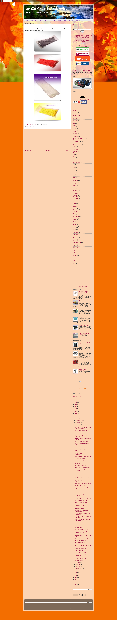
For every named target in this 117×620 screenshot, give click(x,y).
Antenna (75, 112)
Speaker (75, 240)
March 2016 (78, 566)
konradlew (63, 608)
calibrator (75, 130)
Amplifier (75, 108)
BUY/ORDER (82, 41)
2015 (76, 572)
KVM (74, 167)
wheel (74, 261)
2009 (76, 582)
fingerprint (75, 151)
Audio (74, 117)
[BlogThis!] (42, 124)
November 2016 (79, 416)
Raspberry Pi (76, 216)
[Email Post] (38, 124)
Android (74, 110)
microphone (75, 180)
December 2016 (79, 415)
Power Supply (71, 20)
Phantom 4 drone (79, 560)
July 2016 (78, 424)
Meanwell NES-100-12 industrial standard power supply (82, 448)
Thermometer (76, 248)
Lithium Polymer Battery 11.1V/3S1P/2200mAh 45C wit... (82, 451)
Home (26, 20)
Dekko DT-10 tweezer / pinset (81, 533)
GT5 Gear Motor (82, 300)
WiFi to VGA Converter (83, 325)
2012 (76, 577)
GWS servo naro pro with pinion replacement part (82, 532)
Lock (74, 174)
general (74, 156)
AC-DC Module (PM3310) (80, 540)
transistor (75, 255)
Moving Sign (75, 190)
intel (74, 164)
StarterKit (75, 244)
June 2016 (78, 425)
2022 (76, 402)
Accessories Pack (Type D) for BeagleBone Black (81, 436)
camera (74, 131)
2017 (76, 411)
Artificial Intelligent (77, 115)
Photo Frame (76, 201)
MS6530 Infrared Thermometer (82, 370)
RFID (50, 20)
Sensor (59, 20)
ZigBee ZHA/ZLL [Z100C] (80, 485)
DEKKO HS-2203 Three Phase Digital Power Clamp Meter (83, 428)
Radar (74, 214)
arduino (74, 113)
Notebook (75, 195)
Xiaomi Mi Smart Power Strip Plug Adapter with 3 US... (82, 520)
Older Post (67, 150)
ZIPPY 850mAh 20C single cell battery (83, 508)
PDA (74, 200)
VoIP (74, 260)
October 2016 (79, 418)
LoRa (74, 175)
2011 (76, 579)
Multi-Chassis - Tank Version (81, 506)
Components (76, 136)
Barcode (75, 120)
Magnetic (75, 177)
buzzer (74, 126)
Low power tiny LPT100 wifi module (83, 523)
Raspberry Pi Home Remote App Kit (82, 70)
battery (74, 121)
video (74, 258)
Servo (74, 229)
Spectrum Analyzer (77, 242)
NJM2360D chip (82, 351)
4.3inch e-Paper (78, 432)
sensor (74, 227)
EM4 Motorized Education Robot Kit (83, 456)
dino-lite (74, 143)
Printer (74, 208)
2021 (76, 404)
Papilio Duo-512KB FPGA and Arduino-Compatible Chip (85, 361)
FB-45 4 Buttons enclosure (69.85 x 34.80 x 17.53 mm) (83, 472)
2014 (76, 573)
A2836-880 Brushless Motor (81, 558)
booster (74, 125)
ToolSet (74, 252)
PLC (74, 204)
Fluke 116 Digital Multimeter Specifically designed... (81, 493)
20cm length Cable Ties (80, 542)
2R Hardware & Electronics (46, 9)
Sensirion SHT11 (79, 522)
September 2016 (79, 420)
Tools (64, 20)
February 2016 (79, 568)
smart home (75, 234)
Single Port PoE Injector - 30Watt (82, 430)
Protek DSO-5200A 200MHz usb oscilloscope (85, 334)
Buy (35, 20)
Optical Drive (76, 196)
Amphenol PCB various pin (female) (83, 498)
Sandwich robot (82, 309)
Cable (30, 126)
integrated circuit (76, 162)
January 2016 (79, 569)
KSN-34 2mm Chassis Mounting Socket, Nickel (84, 292)
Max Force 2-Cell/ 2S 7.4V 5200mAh (83, 556)
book (74, 123)
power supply (76, 206)
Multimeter (75, 191)
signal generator (76, 230)
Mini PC (74, 183)
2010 (76, 581)
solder (74, 239)
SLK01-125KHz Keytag (80, 458)
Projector (75, 211)
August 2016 (78, 422)
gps (74, 157)
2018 (76, 409)
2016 (76, 413)
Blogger (72, 608)
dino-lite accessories (77, 144)
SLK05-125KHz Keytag (80, 461)
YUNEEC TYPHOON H (80, 544)
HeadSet (75, 159)
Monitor (74, 187)
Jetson (74, 165)
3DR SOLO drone (79, 550)
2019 (76, 408)
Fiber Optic (75, 149)
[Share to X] (44, 124)
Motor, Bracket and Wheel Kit (81, 529)
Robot (45, 20)
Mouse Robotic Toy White (80, 446)
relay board (75, 218)
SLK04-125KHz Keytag (80, 463)
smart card (75, 232)
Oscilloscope (75, 198)
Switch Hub (75, 247)
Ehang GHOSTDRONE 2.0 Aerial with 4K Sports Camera (83, 546)
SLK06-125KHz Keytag (80, 460)
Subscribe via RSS (82, 45)
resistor (74, 219)
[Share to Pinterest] (46, 124)
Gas (74, 154)
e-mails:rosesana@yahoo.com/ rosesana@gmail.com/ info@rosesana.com (82, 37)
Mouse (74, 188)
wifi (73, 263)
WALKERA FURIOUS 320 (80, 548)
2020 (76, 406)
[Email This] (41, 124)
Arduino (40, 20)
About (31, 20)
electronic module (77, 148)
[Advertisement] (48, 139)
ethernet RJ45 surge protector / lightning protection (82, 511)
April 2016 (78, 564)
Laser (74, 169)
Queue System (76, 213)
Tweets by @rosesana (82, 286)
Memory (75, 178)
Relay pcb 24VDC (82, 317)
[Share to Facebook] (45, 124)
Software (75, 235)
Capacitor (75, 133)
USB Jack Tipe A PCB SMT (81, 502)
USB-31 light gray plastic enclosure (82, 467)
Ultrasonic (75, 257)
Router (74, 224)
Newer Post (28, 150)
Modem (74, 185)
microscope (75, 182)
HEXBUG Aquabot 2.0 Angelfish (82, 441)
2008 (76, 584)
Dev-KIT (78, 20)
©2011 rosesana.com (82, 46)
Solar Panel (75, 237)
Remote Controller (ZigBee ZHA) (82, 538)
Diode (74, 146)
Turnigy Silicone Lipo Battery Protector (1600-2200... (81, 505)
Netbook (75, 193)
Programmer (75, 209)
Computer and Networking (78, 138)
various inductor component (81, 525)
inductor (75, 160)
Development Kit (76, 141)
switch (74, 245)
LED (74, 172)
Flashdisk (75, 152)
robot (74, 222)
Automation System (77, 118)
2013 (76, 575)
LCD (74, 170)
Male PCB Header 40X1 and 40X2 (82, 500)
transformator (76, 253)
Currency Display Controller (81, 433)
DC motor (75, 139)
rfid (73, 221)
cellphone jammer (77, 134)
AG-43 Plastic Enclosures (80, 465)
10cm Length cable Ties (80, 552)
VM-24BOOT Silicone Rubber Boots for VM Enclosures (83, 478)
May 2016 (78, 562)
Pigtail (74, 203)
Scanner (75, 226)
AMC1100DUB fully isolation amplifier (83, 483)
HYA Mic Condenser (79, 527)
